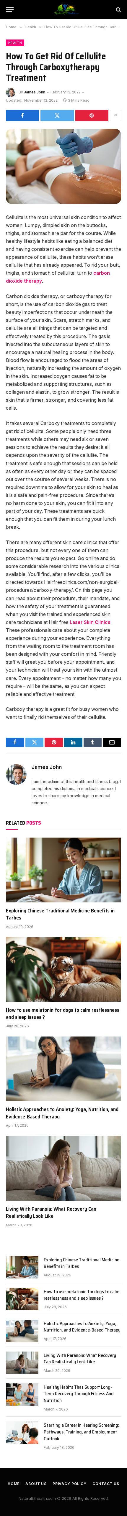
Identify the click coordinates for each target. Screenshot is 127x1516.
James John (34, 92)
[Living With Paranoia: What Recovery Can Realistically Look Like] (63, 1168)
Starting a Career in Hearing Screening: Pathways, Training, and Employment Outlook (81, 1431)
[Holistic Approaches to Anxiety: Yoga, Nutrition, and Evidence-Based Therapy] (63, 1069)
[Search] (118, 9)
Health (15, 43)
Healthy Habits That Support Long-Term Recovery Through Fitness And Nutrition (79, 1393)
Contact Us (105, 1484)
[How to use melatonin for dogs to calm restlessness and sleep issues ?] (63, 969)
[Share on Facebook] (22, 115)
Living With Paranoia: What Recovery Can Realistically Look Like (51, 1212)
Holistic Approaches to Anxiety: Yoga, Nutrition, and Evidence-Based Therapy (62, 1112)
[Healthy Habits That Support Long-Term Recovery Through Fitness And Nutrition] (22, 1394)
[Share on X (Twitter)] (57, 115)
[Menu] (10, 9)
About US (36, 1484)
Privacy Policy (70, 1484)
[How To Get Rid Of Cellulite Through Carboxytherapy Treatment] (63, 166)
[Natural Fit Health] (66, 9)
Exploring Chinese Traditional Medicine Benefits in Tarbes (60, 914)
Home (13, 1484)
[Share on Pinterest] (91, 115)
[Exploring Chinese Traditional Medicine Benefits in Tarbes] (63, 870)
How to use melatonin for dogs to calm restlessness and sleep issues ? (62, 1013)
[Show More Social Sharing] (115, 115)
